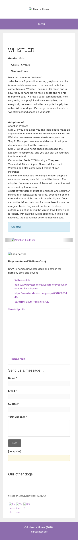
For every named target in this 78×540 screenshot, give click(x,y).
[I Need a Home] (39, 9)
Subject (13, 403)
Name (12, 377)
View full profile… (18, 309)
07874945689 (22, 279)
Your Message (17, 416)
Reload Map (18, 358)
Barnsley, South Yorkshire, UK (32, 301)
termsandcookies (39, 532)
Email (12, 390)
